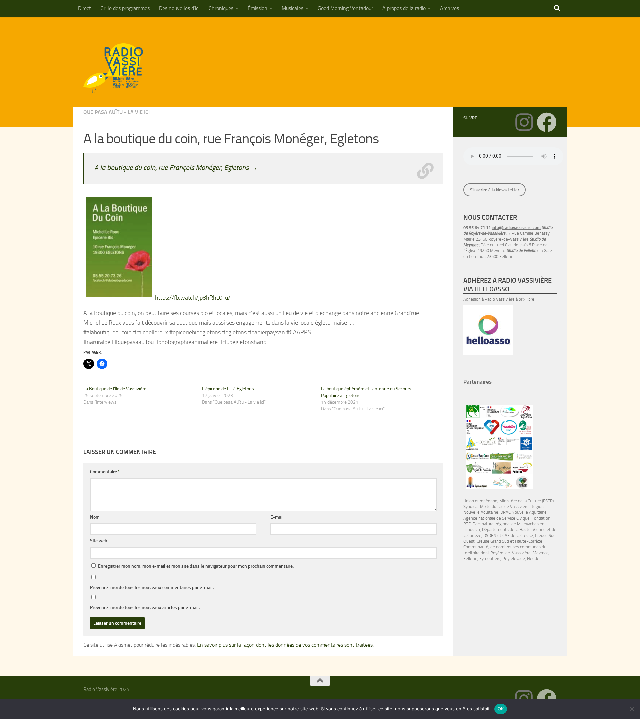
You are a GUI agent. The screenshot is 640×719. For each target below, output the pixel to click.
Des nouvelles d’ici (179, 8)
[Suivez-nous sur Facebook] (547, 122)
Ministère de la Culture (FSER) (526, 500)
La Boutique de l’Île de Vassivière (114, 389)
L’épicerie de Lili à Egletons (228, 389)
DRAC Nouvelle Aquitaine (523, 512)
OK (501, 708)
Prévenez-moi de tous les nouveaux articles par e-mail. (145, 607)
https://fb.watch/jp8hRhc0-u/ (192, 297)
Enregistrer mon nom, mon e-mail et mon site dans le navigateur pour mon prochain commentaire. (196, 566)
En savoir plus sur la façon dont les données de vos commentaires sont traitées (285, 645)
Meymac (540, 552)
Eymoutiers (489, 558)
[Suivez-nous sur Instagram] (524, 122)
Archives (449, 8)
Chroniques (221, 8)
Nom (95, 517)
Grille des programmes (125, 8)
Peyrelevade (513, 558)
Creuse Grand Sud (493, 541)
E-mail (277, 517)
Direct (84, 8)
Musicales (292, 8)
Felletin (470, 558)
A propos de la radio (404, 8)
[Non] (631, 709)
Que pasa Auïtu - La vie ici (116, 112)
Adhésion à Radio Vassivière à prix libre (498, 299)
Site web (98, 541)
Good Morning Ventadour (345, 8)
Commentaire (105, 472)
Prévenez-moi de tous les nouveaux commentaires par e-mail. (152, 587)
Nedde (533, 558)
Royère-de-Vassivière (510, 552)
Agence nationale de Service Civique (496, 518)
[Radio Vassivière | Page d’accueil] (117, 68)
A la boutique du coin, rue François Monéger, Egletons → (176, 167)
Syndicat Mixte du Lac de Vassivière (496, 506)
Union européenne (480, 500)
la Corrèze (472, 535)
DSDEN (489, 535)
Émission (257, 8)
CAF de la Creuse (517, 535)
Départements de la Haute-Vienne (514, 529)
